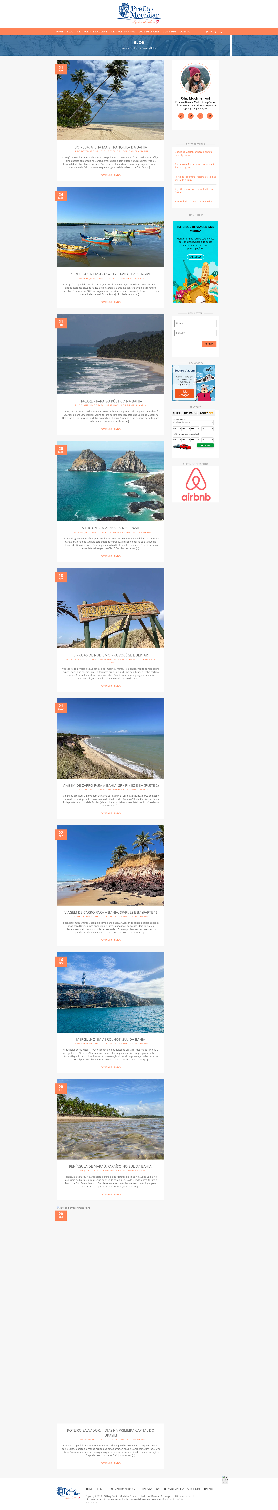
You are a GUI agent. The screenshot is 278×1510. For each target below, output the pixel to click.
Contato (185, 31)
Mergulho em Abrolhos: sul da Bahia (110, 1039)
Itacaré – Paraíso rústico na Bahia (110, 401)
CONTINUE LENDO (111, 175)
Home (59, 31)
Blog (70, 31)
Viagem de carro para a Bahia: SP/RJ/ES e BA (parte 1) (110, 912)
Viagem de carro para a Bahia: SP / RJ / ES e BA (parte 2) (111, 785)
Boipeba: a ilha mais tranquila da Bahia (110, 147)
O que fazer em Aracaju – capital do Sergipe (111, 274)
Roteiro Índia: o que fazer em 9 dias (193, 201)
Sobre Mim (169, 31)
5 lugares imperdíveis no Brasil (111, 528)
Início (125, 48)
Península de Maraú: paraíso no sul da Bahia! (110, 1166)
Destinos (135, 48)
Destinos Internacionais (92, 31)
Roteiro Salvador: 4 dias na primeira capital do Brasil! (110, 1433)
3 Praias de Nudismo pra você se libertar (110, 655)
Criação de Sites (175, 1499)
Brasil (145, 48)
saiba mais (195, 256)
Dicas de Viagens (149, 31)
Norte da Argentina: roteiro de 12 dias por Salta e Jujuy (195, 178)
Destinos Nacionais (123, 31)
